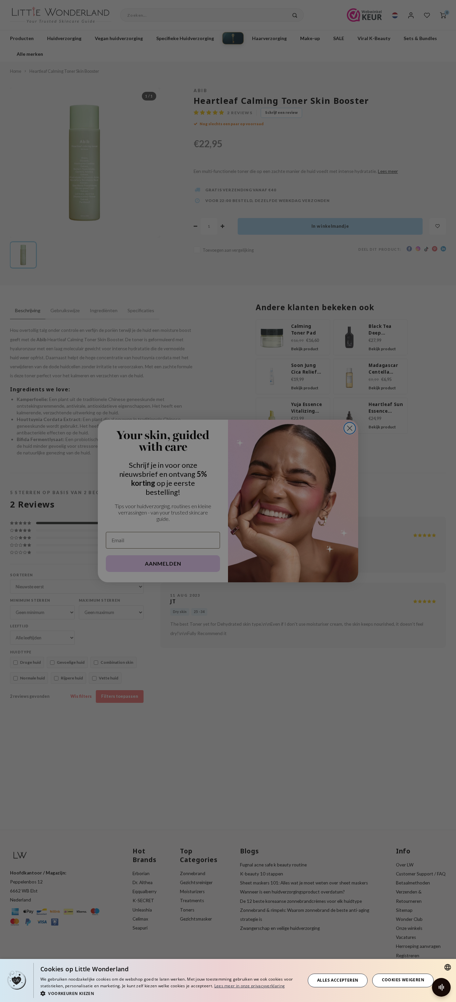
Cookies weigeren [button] (403, 980)
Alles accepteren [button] (337, 980)
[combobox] (447, 967)
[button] (168, 993)
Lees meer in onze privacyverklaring (249, 986)
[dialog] (228, 980)
